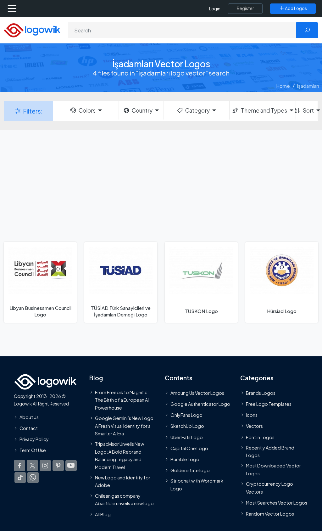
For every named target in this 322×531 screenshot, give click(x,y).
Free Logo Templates (268, 404)
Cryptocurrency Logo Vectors (269, 487)
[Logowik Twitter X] (32, 465)
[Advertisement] (161, 185)
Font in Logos (260, 437)
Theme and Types (264, 110)
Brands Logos (260, 393)
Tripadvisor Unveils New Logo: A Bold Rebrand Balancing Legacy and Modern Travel (119, 455)
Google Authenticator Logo (200, 404)
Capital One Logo (189, 448)
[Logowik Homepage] (32, 29)
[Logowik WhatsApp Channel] (33, 477)
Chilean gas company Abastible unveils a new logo (124, 499)
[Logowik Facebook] (19, 465)
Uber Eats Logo (186, 437)
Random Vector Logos (270, 514)
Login (214, 8)
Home (283, 86)
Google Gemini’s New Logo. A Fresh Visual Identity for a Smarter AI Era (125, 425)
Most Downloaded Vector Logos (273, 469)
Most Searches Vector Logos (276, 503)
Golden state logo (190, 470)
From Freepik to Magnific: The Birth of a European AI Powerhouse (122, 400)
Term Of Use (32, 450)
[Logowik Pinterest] (58, 465)
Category (197, 110)
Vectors (254, 426)
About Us (29, 417)
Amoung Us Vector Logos (197, 393)
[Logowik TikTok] (20, 477)
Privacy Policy (34, 439)
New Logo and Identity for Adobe (122, 481)
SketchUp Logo (187, 426)
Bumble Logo (184, 459)
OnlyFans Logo (186, 415)
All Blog (103, 514)
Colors (87, 110)
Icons (252, 415)
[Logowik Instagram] (45, 465)
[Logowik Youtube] (71, 465)
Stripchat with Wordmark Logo (196, 484)
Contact (28, 428)
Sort (308, 110)
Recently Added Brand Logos (270, 451)
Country (142, 110)
